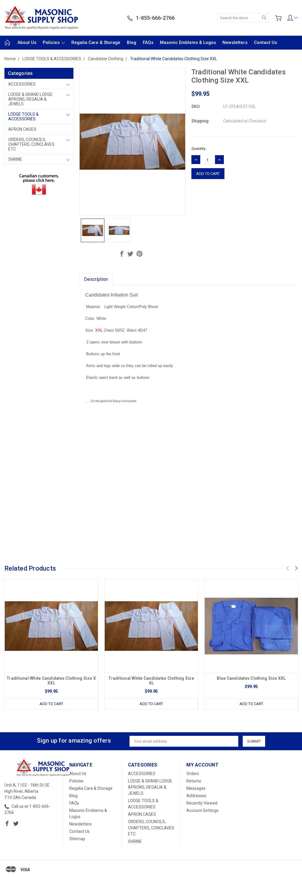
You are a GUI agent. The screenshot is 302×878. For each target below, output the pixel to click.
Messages (196, 788)
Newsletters (234, 42)
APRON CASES (22, 129)
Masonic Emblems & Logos (188, 42)
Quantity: (198, 148)
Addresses (196, 795)
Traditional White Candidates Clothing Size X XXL (51, 680)
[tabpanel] (51, 644)
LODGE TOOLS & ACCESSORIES (23, 116)
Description (96, 279)
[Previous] (287, 568)
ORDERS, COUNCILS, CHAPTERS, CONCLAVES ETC (31, 144)
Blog (131, 42)
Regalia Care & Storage (95, 42)
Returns (193, 781)
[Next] (296, 568)
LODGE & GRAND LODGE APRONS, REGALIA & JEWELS (30, 99)
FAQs (148, 42)
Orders (192, 773)
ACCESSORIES (22, 84)
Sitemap (77, 838)
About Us (26, 42)
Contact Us (265, 42)
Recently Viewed (201, 803)
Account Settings (202, 810)
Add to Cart (51, 704)
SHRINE (15, 159)
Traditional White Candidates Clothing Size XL (151, 680)
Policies (52, 42)
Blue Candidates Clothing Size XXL (251, 678)
